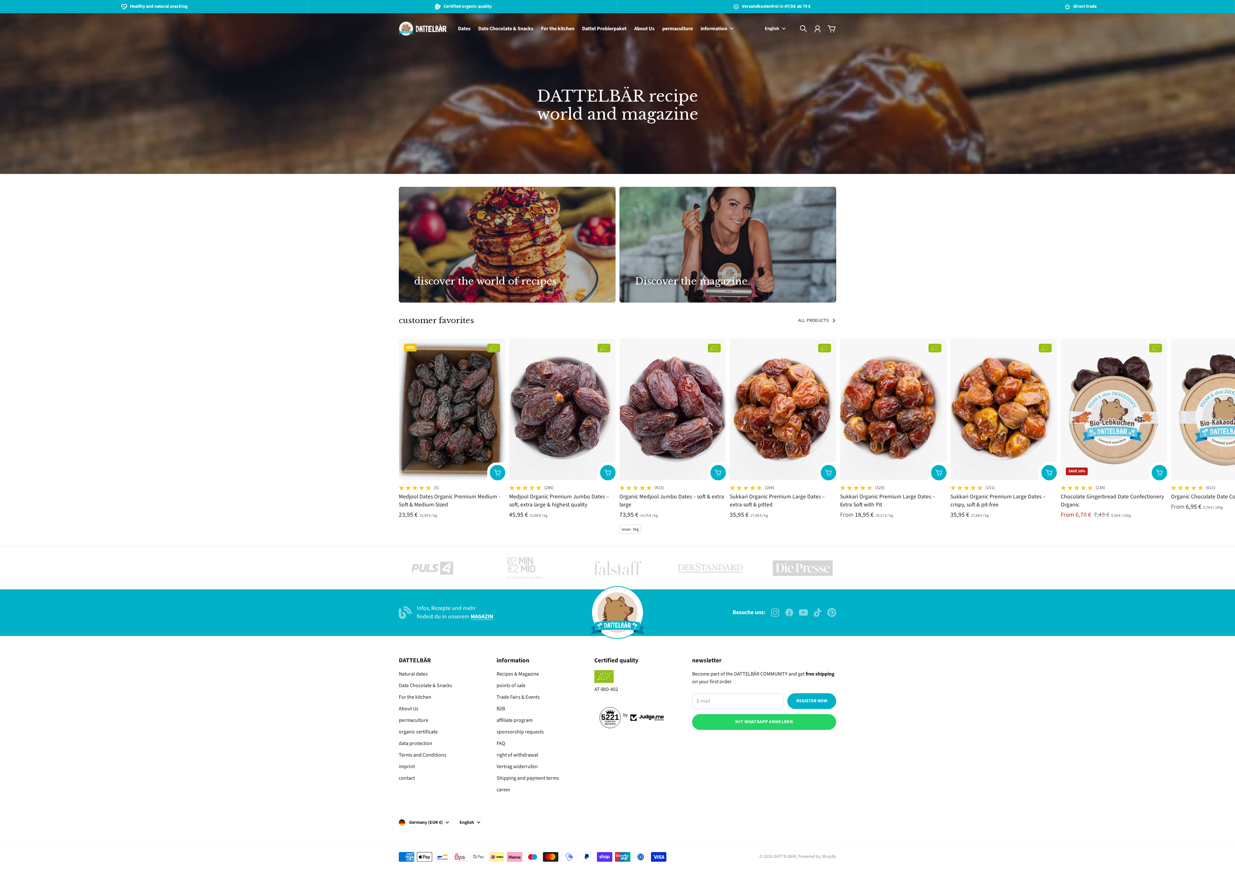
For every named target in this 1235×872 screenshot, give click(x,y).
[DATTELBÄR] (422, 29)
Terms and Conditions (422, 754)
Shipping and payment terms (528, 778)
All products (813, 320)
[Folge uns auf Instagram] (775, 612)
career (503, 789)
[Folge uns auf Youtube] (803, 612)
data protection (415, 743)
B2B (501, 708)
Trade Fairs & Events (518, 697)
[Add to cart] (497, 472)
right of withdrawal (517, 754)
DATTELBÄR (784, 856)
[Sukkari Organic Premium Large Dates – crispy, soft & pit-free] (1003, 409)
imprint (407, 766)
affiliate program (515, 720)
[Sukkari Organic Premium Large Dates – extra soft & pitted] (783, 409)
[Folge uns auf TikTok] (817, 612)
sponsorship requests (520, 731)
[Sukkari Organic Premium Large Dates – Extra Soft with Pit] (893, 409)
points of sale (511, 685)
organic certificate (418, 731)
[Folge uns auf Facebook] (789, 612)
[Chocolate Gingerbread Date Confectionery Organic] (1114, 409)
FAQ (501, 743)
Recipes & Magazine (518, 673)
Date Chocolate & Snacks (425, 685)
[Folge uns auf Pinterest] (831, 612)
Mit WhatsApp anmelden (764, 722)
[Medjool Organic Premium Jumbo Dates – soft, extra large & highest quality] (562, 409)
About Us (408, 708)
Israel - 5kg (630, 529)
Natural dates (413, 673)
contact (407, 778)
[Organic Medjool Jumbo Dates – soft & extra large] (672, 409)
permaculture (413, 720)
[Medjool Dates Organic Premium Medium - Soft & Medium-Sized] (452, 409)
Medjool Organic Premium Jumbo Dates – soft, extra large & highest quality (559, 501)
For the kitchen (415, 697)
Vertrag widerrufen (517, 766)
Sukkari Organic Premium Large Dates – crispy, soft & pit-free (997, 501)
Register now (811, 701)
